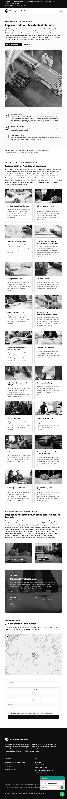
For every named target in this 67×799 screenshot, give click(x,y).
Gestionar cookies (22, 5)
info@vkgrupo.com (10, 769)
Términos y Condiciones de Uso (43, 713)
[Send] (62, 787)
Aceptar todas (9, 5)
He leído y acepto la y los (31, 713)
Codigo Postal (12, 697)
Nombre (10, 682)
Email (9, 690)
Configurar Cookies (40, 773)
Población (37, 697)
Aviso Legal (37, 762)
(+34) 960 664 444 (10, 766)
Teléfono (37, 690)
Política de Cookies (40, 765)
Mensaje (10, 704)
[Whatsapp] (62, 794)
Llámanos (27, 44)
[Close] (62, 778)
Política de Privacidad (26, 713)
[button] (33, 655)
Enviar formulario (33, 717)
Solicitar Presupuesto (12, 44)
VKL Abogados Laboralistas (18, 11)
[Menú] (61, 11)
